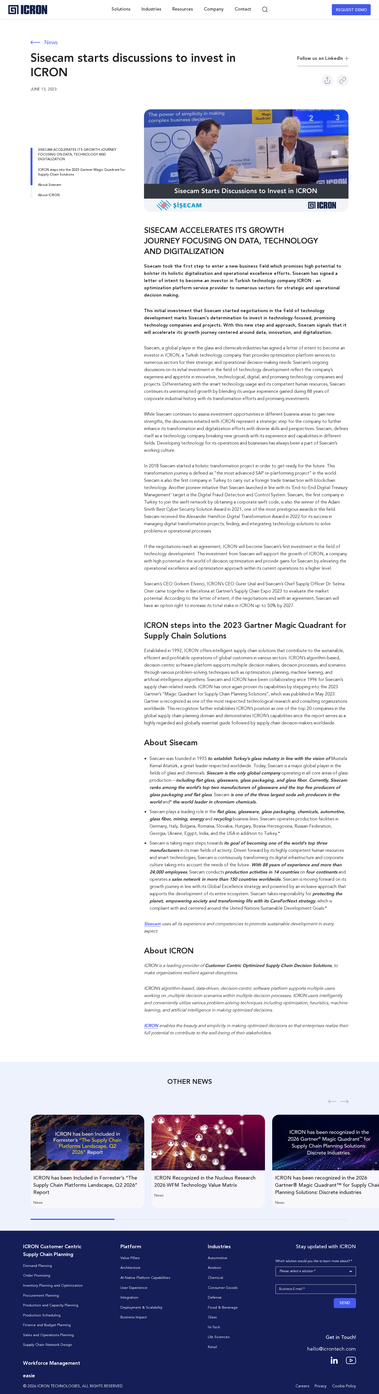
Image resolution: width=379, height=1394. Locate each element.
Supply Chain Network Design (47, 1345)
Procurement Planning (41, 1295)
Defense (215, 1297)
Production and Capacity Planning (50, 1305)
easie (29, 1375)
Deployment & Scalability (141, 1307)
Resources (182, 9)
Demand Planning (37, 1266)
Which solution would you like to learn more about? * (314, 1261)
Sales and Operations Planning (48, 1335)
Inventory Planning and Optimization (53, 1285)
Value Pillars (130, 1258)
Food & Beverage (223, 1307)
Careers (302, 1386)
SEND (345, 1303)
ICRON (151, 1026)
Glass (212, 1317)
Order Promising (36, 1275)
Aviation (214, 1268)
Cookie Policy (344, 1386)
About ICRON (49, 195)
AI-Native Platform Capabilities (145, 1278)
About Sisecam (49, 185)
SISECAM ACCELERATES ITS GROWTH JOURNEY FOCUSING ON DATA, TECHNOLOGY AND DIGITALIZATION (77, 154)
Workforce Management (51, 1363)
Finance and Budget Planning (47, 1325)
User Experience (133, 1288)
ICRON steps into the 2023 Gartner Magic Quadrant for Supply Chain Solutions (81, 172)
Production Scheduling (41, 1315)
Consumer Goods (222, 1288)
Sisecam (152, 924)
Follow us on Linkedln (320, 58)
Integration (129, 1297)
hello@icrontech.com (331, 1349)
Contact (243, 9)
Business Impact (133, 1317)
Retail (212, 1347)
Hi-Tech (214, 1327)
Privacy (321, 1386)
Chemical (215, 1278)
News (51, 43)
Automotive (217, 1258)
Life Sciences (218, 1337)
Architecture (130, 1268)
